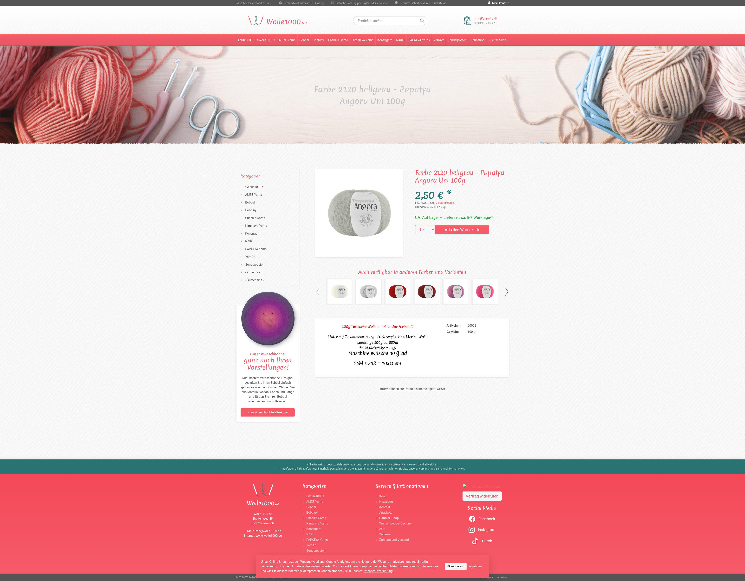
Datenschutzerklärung (378, 571)
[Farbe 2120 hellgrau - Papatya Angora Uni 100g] (359, 213)
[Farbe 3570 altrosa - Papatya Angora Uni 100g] (456, 291)
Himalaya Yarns (362, 40)
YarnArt (439, 40)
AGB (382, 529)
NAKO (400, 40)
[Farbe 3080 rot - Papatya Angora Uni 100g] (398, 291)
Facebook (486, 519)
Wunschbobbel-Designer (395, 523)
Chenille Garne (338, 40)
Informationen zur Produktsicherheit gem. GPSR (412, 389)
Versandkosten (445, 202)
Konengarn (384, 40)
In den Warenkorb (463, 229)
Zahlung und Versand (394, 540)
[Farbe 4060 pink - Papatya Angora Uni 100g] (485, 291)
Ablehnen (475, 566)
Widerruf (385, 534)
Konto (383, 496)
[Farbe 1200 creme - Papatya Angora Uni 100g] (340, 291)
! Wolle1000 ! (266, 40)
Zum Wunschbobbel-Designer (268, 412)
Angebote (245, 40)
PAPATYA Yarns (419, 40)
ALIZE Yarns (287, 40)
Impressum (502, 577)
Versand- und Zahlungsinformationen (441, 468)
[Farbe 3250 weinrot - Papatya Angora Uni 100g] (427, 291)
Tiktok (486, 541)
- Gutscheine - (498, 40)
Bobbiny (318, 40)
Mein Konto (499, 3)
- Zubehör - (478, 40)
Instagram (487, 529)
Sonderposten (457, 40)
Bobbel (304, 40)
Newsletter (386, 502)
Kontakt (384, 507)
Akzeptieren (455, 566)
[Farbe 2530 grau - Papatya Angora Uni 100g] (368, 291)
